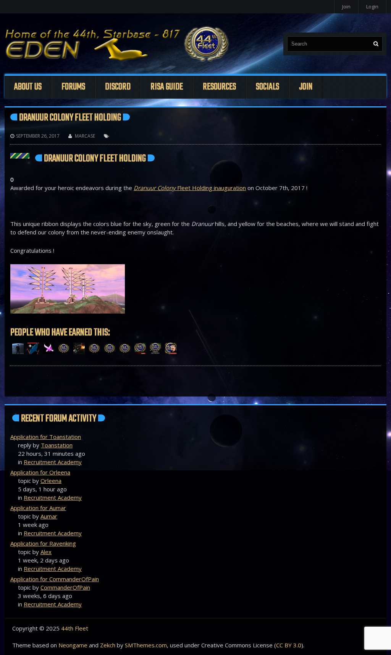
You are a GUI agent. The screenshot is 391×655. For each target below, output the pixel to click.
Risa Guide (166, 87)
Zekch (107, 645)
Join (346, 6)
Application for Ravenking (43, 543)
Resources (219, 87)
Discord (118, 87)
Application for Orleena (40, 472)
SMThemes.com (146, 645)
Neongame (72, 645)
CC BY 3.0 (288, 645)
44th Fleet (74, 628)
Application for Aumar (38, 508)
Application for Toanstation (45, 436)
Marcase (85, 136)
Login (372, 6)
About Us (28, 87)
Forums (73, 87)
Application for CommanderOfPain (54, 579)
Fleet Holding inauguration (190, 188)
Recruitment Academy (53, 462)
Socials (267, 87)
